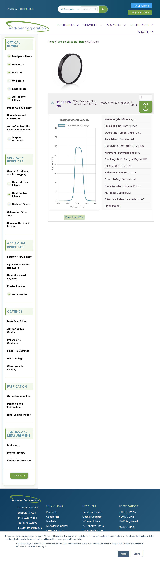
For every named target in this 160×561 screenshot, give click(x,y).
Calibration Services (19, 460)
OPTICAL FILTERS (13, 44)
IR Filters (17, 72)
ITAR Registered (128, 521)
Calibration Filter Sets (17, 214)
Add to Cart (145, 106)
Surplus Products (17, 139)
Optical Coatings (92, 516)
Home (51, 41)
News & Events (55, 530)
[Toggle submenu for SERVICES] (101, 25)
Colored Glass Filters (20, 184)
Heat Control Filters (19, 194)
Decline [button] (137, 553)
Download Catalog (93, 530)
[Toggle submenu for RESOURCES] (152, 25)
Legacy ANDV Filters (19, 256)
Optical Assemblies (18, 396)
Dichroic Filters (21, 204)
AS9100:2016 (126, 516)
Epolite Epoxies (16, 286)
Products (51, 512)
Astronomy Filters (19, 98)
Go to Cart (19, 475)
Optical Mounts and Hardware (18, 266)
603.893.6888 (26, 9)
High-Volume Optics (19, 414)
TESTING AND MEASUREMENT (19, 433)
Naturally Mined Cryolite (16, 277)
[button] (141, 5)
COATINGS (15, 311)
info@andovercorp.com (30, 528)
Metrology (13, 445)
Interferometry (16, 452)
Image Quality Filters (19, 107)
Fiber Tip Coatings (18, 350)
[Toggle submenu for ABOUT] (152, 32)
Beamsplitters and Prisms (18, 225)
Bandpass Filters (22, 56)
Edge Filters (19, 88)
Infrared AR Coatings (14, 341)
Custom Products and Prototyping (17, 173)
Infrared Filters (91, 521)
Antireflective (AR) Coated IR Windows (18, 128)
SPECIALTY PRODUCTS (15, 159)
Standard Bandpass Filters (70, 41)
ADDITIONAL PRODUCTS (16, 245)
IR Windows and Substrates (16, 117)
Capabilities (52, 516)
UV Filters (18, 80)
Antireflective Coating (15, 330)
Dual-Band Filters (17, 321)
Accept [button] (123, 553)
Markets (51, 521)
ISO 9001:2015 (127, 512)
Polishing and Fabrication (15, 405)
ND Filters (18, 64)
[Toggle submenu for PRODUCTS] (77, 25)
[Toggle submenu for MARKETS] (124, 25)
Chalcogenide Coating (15, 368)
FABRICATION (17, 386)
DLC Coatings (15, 358)
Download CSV (74, 217)
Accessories (20, 294)
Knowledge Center (57, 525)
